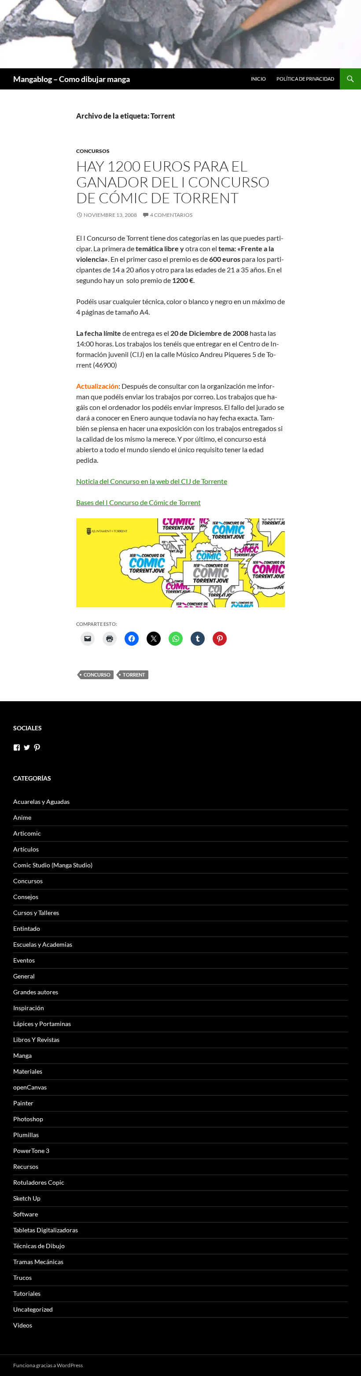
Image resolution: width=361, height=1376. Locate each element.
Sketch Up (27, 1198)
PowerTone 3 (31, 1150)
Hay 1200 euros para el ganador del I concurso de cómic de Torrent (172, 182)
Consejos (25, 896)
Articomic (27, 833)
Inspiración (28, 1008)
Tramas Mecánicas (38, 1261)
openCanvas (30, 1087)
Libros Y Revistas (36, 1039)
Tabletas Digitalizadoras (45, 1230)
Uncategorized (33, 1309)
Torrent (134, 674)
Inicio (258, 79)
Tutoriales (27, 1293)
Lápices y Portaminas (42, 1023)
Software (25, 1214)
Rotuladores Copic (38, 1182)
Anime (22, 817)
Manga (22, 1055)
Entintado (26, 928)
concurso (97, 674)
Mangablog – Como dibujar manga (71, 79)
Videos (22, 1325)
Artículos (26, 849)
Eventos (24, 960)
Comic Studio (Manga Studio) (52, 865)
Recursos (25, 1166)
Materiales (27, 1071)
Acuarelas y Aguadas (41, 801)
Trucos (22, 1277)
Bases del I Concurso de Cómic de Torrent (138, 502)
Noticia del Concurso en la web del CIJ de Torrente (151, 481)
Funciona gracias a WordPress (48, 1365)
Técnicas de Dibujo (39, 1246)
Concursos (93, 151)
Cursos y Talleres (36, 912)
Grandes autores (35, 992)
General (24, 976)
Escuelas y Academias (42, 944)
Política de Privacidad (305, 79)
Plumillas (26, 1134)
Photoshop (28, 1119)
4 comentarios (171, 215)
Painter (23, 1103)
